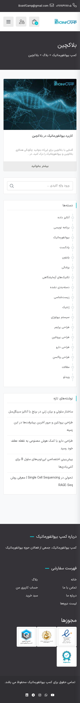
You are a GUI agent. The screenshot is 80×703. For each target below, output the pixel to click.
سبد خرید (32, 595)
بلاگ (35, 579)
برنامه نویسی (62, 227)
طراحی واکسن (61, 357)
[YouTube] (52, 695)
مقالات (66, 367)
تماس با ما (70, 587)
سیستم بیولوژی (60, 317)
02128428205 (63, 6)
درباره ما (71, 595)
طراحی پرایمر (62, 327)
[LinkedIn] (27, 695)
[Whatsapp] (46, 695)
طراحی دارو (63, 347)
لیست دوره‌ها (68, 603)
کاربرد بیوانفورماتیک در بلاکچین (52, 136)
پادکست (65, 247)
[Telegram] (33, 695)
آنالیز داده (64, 217)
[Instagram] (39, 695)
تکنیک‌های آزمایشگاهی (56, 277)
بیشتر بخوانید (40, 166)
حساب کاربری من (27, 587)
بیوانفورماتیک (61, 237)
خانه (74, 579)
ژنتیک (66, 307)
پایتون (66, 257)
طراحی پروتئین (61, 337)
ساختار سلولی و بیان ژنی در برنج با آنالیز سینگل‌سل (40, 411)
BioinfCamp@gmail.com (33, 6)
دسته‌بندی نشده (60, 287)
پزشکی (66, 267)
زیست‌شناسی (62, 297)
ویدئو (66, 377)
